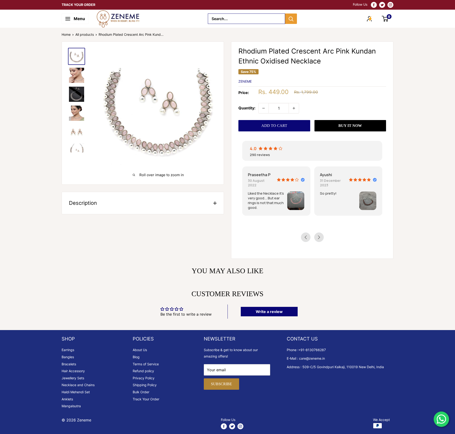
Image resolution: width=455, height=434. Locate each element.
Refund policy (143, 371)
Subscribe (221, 384)
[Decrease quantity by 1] (263, 108)
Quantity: (246, 108)
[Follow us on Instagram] (390, 4)
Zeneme (245, 81)
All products (84, 34)
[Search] (291, 18)
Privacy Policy (144, 378)
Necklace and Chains (78, 385)
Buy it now (350, 126)
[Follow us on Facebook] (374, 4)
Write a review (269, 311)
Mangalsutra (71, 406)
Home (66, 34)
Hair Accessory (73, 371)
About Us (140, 350)
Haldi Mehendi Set (76, 392)
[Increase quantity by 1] (294, 108)
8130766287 (316, 350)
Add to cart (274, 126)
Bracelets (69, 364)
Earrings (68, 350)
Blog (136, 357)
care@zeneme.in (312, 358)
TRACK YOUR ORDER (78, 5)
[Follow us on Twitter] (382, 4)
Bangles (68, 357)
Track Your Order (146, 399)
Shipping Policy (145, 385)
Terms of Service (146, 364)
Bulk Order (141, 392)
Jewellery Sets (73, 378)
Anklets (67, 399)
